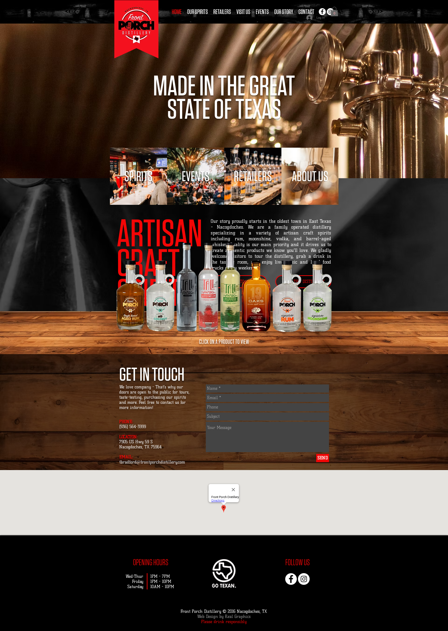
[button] (334, 11)
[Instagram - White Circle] (304, 579)
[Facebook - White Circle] (322, 11)
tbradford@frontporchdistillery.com (152, 462)
